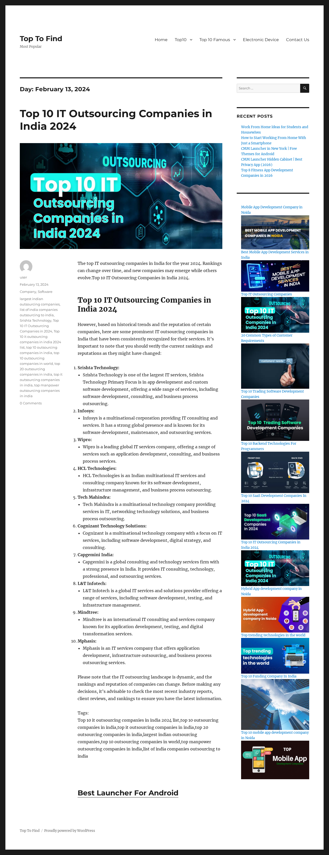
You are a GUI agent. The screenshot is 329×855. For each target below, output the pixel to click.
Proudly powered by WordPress (69, 831)
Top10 (181, 39)
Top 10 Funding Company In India (268, 676)
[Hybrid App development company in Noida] (275, 614)
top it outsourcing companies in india (41, 379)
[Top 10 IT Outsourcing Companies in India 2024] (275, 568)
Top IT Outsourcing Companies (266, 294)
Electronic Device (261, 39)
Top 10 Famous (214, 39)
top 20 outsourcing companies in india (40, 368)
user (23, 277)
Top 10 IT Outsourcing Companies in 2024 (39, 325)
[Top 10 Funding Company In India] (275, 704)
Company (28, 292)
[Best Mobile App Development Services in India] (275, 276)
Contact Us (297, 39)
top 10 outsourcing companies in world (39, 358)
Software (45, 292)
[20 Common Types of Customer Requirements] (275, 366)
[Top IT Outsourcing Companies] (275, 314)
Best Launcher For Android (128, 792)
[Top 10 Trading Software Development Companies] (275, 420)
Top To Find (41, 38)
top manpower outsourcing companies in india (40, 390)
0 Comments (31, 403)
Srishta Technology (35, 320)
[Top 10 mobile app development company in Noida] (275, 760)
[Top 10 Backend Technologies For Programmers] (275, 472)
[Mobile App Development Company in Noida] (275, 232)
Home (161, 39)
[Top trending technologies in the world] (275, 655)
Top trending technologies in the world (273, 635)
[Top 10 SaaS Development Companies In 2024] (275, 521)
